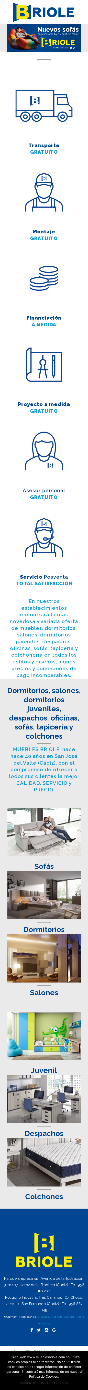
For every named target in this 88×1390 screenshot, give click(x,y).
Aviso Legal (43, 1317)
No (49, 1383)
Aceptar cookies (32, 1383)
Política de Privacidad (63, 1317)
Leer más (61, 1383)
